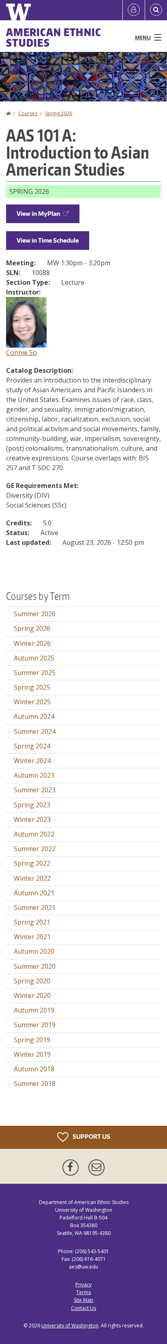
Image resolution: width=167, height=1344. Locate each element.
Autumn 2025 (34, 658)
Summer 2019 (35, 1024)
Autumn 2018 (34, 1068)
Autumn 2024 (34, 716)
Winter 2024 (32, 760)
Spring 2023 (32, 804)
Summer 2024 (35, 731)
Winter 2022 (32, 878)
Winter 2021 (32, 936)
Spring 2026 (58, 113)
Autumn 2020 (34, 951)
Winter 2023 (32, 819)
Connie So (21, 352)
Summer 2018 (35, 1083)
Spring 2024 (32, 746)
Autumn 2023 (34, 775)
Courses (27, 113)
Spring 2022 (32, 863)
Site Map (83, 1300)
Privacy (83, 1284)
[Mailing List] (96, 1167)
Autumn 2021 (34, 892)
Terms (83, 1292)
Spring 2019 (32, 1039)
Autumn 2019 (34, 1010)
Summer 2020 (35, 966)
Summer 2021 (35, 907)
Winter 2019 (32, 1054)
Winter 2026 (32, 643)
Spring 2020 (32, 980)
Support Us (90, 1136)
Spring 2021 (32, 922)
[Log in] (134, 10)
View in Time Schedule (48, 240)
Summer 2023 (35, 789)
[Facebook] (72, 1167)
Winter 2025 (32, 701)
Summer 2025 (35, 672)
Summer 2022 (35, 848)
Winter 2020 (32, 995)
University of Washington (69, 1325)
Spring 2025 (32, 687)
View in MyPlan (38, 213)
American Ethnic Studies (53, 37)
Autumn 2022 (34, 834)
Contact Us (83, 1308)
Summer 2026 (35, 613)
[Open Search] (156, 10)
